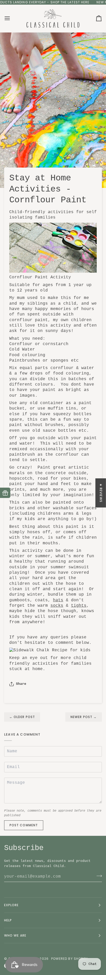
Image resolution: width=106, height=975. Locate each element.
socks (56, 605)
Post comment (24, 825)
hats (58, 600)
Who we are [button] (15, 935)
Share (21, 684)
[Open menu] (12, 18)
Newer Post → (83, 717)
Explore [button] (11, 905)
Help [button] (8, 920)
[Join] (97, 876)
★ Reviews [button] (101, 493)
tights (78, 605)
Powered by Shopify (69, 958)
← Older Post (22, 717)
